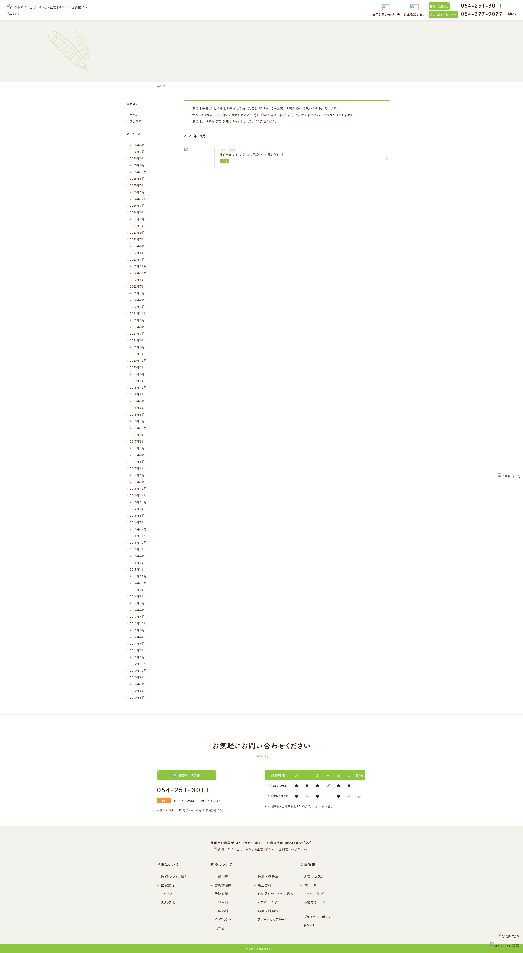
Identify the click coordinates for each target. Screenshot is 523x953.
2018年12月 (138, 387)
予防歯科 (221, 893)
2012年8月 (137, 630)
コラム (133, 115)
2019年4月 (137, 380)
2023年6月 (137, 246)
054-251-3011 (482, 5)
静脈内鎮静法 (268, 876)
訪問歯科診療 (268, 910)
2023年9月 (137, 232)
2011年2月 (137, 650)
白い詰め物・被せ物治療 (276, 893)
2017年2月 (137, 475)
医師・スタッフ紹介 (174, 876)
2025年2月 (137, 192)
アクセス (167, 893)
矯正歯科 (265, 884)
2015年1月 (137, 569)
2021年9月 (137, 320)
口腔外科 (221, 910)
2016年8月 (137, 515)
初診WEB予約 (189, 775)
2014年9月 (137, 589)
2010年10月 (138, 670)
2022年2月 (137, 300)
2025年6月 (137, 178)
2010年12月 (138, 663)
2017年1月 (137, 481)
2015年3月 (137, 562)
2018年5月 (137, 414)
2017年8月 (137, 441)
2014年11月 (138, 576)
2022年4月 (137, 293)
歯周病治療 (223, 884)
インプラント (223, 919)
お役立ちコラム (315, 902)
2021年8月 (137, 326)
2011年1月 (137, 657)
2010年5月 (137, 697)
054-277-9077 (482, 13)
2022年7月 (137, 286)
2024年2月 (137, 219)
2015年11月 (138, 535)
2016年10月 (138, 502)
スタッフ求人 (170, 902)
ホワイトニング (268, 902)
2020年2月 (137, 367)
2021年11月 (138, 313)
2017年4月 (137, 468)
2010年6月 (137, 690)
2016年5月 (137, 522)
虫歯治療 (221, 876)
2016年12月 (138, 488)
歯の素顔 (136, 121)
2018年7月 (137, 401)
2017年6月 (137, 455)
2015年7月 (137, 549)
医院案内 (168, 884)
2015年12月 (138, 529)
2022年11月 (138, 273)
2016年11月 (138, 495)
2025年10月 (138, 171)
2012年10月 (138, 623)
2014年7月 (137, 603)
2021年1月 (137, 353)
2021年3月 (137, 347)
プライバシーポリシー (319, 916)
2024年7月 (137, 205)
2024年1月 (137, 225)
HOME (309, 925)
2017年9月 (137, 434)
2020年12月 (138, 360)
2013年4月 (137, 616)
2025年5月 (137, 185)
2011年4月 (137, 643)
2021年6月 (137, 340)
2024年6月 (137, 212)
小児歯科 (221, 902)
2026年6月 (137, 158)
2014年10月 (138, 583)
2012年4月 (137, 636)
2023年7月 (137, 239)
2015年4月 (137, 556)
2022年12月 (138, 266)
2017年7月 (137, 448)
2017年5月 (137, 461)
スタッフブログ (314, 893)
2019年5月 (137, 374)
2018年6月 (137, 407)
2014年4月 (137, 609)
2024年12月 (138, 198)
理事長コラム (313, 876)
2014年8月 (137, 596)
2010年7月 (137, 684)
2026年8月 (137, 145)
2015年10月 (138, 542)
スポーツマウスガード (272, 919)
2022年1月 (137, 306)
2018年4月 (137, 421)
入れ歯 (220, 927)
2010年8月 (137, 677)
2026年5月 (137, 165)
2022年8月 (137, 279)
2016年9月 (137, 508)
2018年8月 (137, 394)
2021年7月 (137, 333)
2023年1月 (137, 259)
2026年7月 (137, 151)
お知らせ (310, 884)
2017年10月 (138, 428)
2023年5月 (137, 252)
